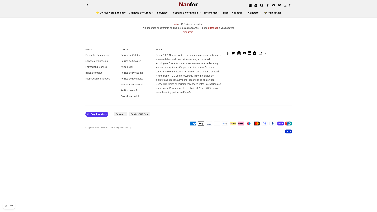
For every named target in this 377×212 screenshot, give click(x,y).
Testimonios (211, 12)
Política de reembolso (132, 78)
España (138, 114)
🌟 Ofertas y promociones (111, 12)
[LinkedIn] (249, 5)
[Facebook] (266, 5)
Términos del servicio (132, 84)
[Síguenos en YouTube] (245, 54)
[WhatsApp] (255, 5)
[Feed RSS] (266, 54)
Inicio (175, 24)
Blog (226, 12)
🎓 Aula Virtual (272, 12)
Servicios (162, 12)
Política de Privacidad (132, 73)
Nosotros (237, 12)
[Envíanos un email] (260, 54)
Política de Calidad (130, 55)
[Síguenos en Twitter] (234, 54)
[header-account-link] (284, 5)
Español (119, 114)
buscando (213, 28)
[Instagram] (261, 5)
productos (188, 32)
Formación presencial (96, 67)
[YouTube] (272, 5)
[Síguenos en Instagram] (239, 54)
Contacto (253, 12)
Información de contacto (97, 78)
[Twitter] (278, 5)
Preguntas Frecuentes (97, 55)
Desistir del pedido (130, 96)
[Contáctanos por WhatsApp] (255, 54)
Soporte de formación (186, 12)
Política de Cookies (131, 61)
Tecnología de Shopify (120, 127)
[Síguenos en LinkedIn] (250, 54)
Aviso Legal (127, 67)
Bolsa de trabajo (93, 73)
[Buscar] (86, 5)
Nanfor (105, 127)
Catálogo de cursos (140, 12)
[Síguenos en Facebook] (228, 54)
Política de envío (129, 90)
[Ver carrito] (289, 5)
